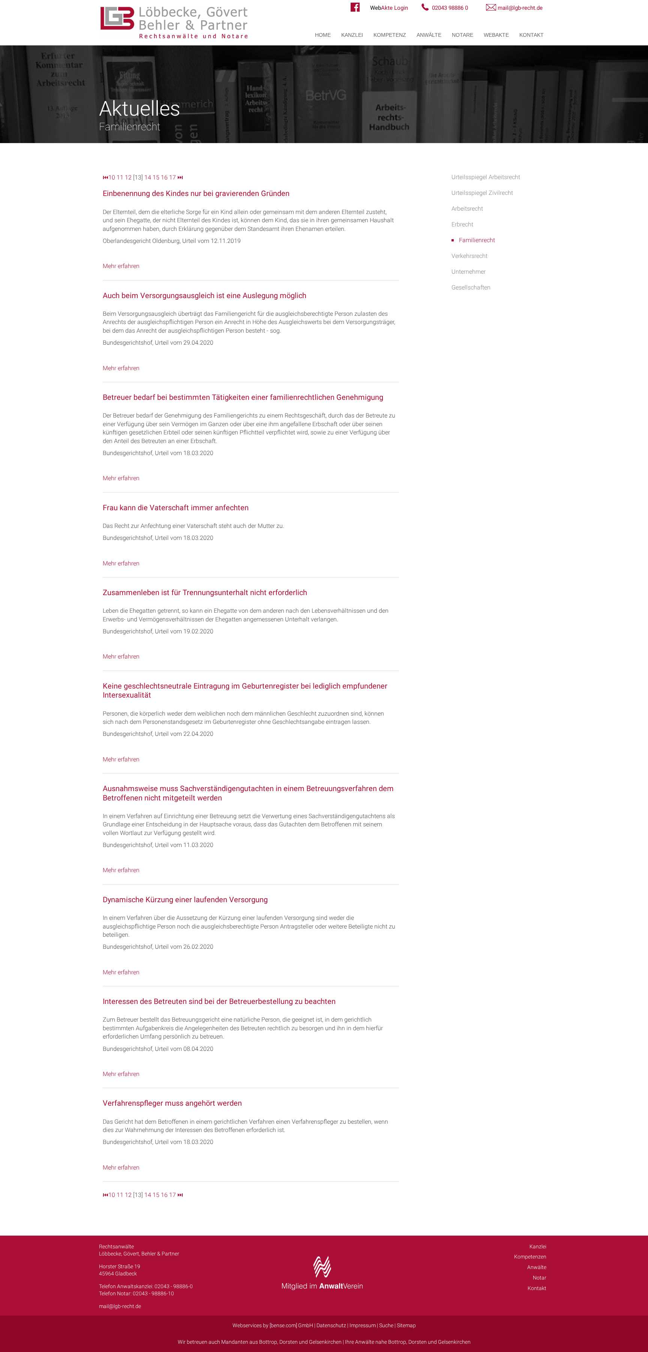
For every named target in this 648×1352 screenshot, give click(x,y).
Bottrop (268, 1342)
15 (156, 177)
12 (128, 177)
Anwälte (429, 35)
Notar (539, 1278)
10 (111, 177)
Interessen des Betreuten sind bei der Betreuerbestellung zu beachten (219, 1001)
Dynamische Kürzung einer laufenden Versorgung (185, 899)
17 (172, 177)
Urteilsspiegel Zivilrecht (482, 192)
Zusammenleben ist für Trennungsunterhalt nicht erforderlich (205, 592)
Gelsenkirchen (325, 1342)
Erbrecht (462, 224)
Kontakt (531, 35)
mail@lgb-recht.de (520, 8)
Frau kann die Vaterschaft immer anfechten (176, 507)
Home (323, 35)
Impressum (363, 1325)
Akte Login (389, 8)
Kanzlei (352, 35)
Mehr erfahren (121, 266)
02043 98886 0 (450, 8)
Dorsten (288, 1342)
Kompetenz (390, 35)
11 (120, 177)
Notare (462, 35)
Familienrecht (477, 240)
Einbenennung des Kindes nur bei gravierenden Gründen (196, 193)
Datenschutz (331, 1325)
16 (164, 177)
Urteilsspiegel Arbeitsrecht (486, 177)
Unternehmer (469, 271)
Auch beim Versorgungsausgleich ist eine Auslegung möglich (204, 295)
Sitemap (406, 1325)
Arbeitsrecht (467, 208)
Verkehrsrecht (470, 255)
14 (147, 177)
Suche (386, 1325)
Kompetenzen (530, 1257)
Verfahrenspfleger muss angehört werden (172, 1103)
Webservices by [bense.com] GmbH (272, 1325)
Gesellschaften (471, 287)
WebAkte (496, 35)
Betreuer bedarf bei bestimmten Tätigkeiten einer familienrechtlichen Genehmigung (243, 397)
